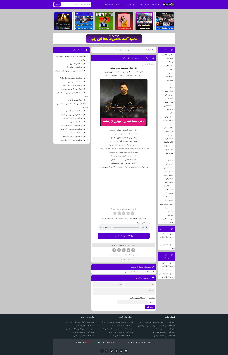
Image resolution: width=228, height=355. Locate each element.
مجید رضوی (169, 124)
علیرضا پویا (169, 153)
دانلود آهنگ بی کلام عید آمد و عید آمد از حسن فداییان (156, 325)
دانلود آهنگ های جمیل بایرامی (83, 332)
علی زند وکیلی (168, 131)
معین (171, 84)
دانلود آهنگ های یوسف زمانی (84, 335)
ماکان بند (170, 113)
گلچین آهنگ (131, 4)
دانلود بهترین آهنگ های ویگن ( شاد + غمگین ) (78, 322)
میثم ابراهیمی (168, 76)
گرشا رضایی (169, 65)
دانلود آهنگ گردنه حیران (78, 63)
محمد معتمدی (168, 167)
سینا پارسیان (169, 94)
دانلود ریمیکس (144, 4)
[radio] (132, 213)
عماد (171, 156)
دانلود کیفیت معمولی (122, 235)
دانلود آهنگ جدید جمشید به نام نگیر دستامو (139, 272)
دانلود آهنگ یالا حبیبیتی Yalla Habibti (73, 78)
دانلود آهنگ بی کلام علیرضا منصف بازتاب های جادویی (156, 322)
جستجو (57, 4)
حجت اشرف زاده (167, 186)
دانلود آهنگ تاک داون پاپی (77, 82)
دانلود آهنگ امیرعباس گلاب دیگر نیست (73, 140)
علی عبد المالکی (168, 218)
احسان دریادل (168, 222)
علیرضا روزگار (169, 138)
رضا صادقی (169, 164)
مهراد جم (170, 80)
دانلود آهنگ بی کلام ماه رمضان (164, 335)
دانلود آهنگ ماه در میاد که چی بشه (121, 332)
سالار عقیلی (169, 98)
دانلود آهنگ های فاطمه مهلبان (83, 325)
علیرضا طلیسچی (167, 189)
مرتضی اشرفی (168, 127)
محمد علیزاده (168, 208)
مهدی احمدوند (168, 171)
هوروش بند (169, 193)
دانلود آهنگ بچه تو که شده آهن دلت (73, 125)
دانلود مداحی (108, 4)
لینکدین (124, 250)
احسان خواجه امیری (166, 204)
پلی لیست (119, 4)
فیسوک (133, 250)
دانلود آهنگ (156, 4)
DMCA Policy (91, 342)
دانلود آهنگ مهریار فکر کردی (76, 100)
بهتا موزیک (150, 50)
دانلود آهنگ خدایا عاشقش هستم (121, 335)
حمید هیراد (169, 149)
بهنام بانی (170, 215)
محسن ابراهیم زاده (167, 54)
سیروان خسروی (168, 175)
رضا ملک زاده (168, 145)
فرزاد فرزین (169, 178)
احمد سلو (170, 58)
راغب (171, 69)
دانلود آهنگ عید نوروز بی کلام (165, 329)
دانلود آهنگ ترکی (167, 262)
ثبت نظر (150, 307)
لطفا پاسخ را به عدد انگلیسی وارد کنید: (142, 298)
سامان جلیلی (169, 91)
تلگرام (114, 250)
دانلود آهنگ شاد (167, 241)
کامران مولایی (168, 102)
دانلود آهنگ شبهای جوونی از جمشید (135, 57)
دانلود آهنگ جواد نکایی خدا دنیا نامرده (73, 89)
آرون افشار (169, 62)
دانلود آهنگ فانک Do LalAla (76, 67)
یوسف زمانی (169, 109)
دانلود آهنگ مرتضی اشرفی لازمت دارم (73, 114)
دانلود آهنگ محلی (167, 270)
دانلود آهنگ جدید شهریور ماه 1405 (74, 85)
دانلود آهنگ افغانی (167, 277)
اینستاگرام (121, 351)
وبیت (114, 345)
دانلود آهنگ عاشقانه (166, 233)
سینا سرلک (169, 135)
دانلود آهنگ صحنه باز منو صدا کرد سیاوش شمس (116, 329)
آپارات (126, 351)
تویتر (128, 250)
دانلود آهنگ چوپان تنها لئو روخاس (163, 332)
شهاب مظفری (168, 105)
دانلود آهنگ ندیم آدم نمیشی (76, 133)
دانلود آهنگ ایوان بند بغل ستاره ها (74, 136)
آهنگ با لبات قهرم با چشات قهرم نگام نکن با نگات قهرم (115, 322)
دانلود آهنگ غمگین (166, 237)
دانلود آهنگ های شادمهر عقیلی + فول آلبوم (79, 329)
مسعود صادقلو (168, 196)
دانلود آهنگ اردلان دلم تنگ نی (76, 111)
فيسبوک (102, 351)
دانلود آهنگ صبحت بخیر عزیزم (122, 325)
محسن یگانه (169, 182)
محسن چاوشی (168, 120)
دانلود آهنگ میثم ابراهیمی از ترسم (74, 118)
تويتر (111, 351)
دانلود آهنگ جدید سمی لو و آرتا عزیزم (73, 129)
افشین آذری (169, 200)
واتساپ (119, 250)
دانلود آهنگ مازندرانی (166, 273)
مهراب (171, 87)
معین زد (170, 160)
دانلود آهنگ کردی (167, 266)
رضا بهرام (170, 73)
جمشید (143, 50)
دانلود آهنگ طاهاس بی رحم (76, 122)
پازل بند (170, 211)
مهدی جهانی (169, 116)
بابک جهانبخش (168, 142)
